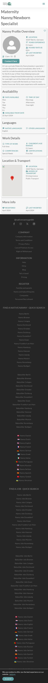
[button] (44, 4)
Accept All (8, 679)
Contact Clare (11, 61)
